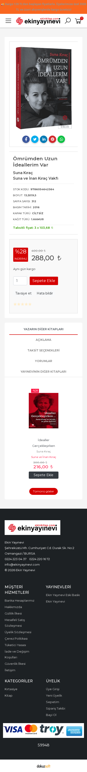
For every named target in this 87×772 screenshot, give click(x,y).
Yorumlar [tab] (43, 361)
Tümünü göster (43, 491)
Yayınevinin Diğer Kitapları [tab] (43, 371)
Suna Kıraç (43, 451)
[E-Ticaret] (44, 766)
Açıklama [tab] (43, 339)
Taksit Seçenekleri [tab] (43, 350)
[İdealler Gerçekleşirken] (43, 410)
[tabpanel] (43, 88)
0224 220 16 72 (39, 559)
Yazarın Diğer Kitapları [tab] (44, 329)
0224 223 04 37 (15, 559)
